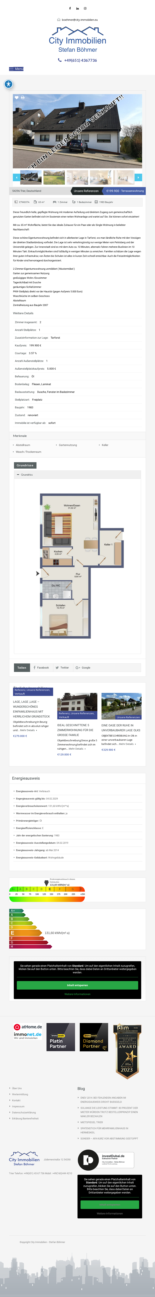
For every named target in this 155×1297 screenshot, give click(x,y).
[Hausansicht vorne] (77, 131)
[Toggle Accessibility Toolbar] (8, 84)
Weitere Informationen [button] (77, 994)
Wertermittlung (20, 1094)
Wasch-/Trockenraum (28, 451)
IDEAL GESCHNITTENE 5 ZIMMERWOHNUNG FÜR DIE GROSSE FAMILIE (75, 730)
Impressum (18, 1106)
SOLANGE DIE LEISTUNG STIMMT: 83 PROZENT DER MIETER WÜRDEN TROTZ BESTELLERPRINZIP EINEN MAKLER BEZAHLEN (109, 1112)
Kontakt (16, 1100)
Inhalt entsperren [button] (77, 985)
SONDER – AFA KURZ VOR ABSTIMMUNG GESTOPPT (109, 1138)
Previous (20, 131)
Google (86, 667)
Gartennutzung (68, 445)
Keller (105, 445)
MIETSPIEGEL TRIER (92, 1122)
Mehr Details (27, 730)
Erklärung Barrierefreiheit (25, 1118)
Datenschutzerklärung (24, 1112)
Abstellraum (23, 445)
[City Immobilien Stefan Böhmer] (77, 39)
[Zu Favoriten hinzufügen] (17, 99)
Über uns (17, 1088)
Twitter (64, 667)
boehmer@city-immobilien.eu (80, 20)
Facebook (43, 667)
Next (135, 131)
